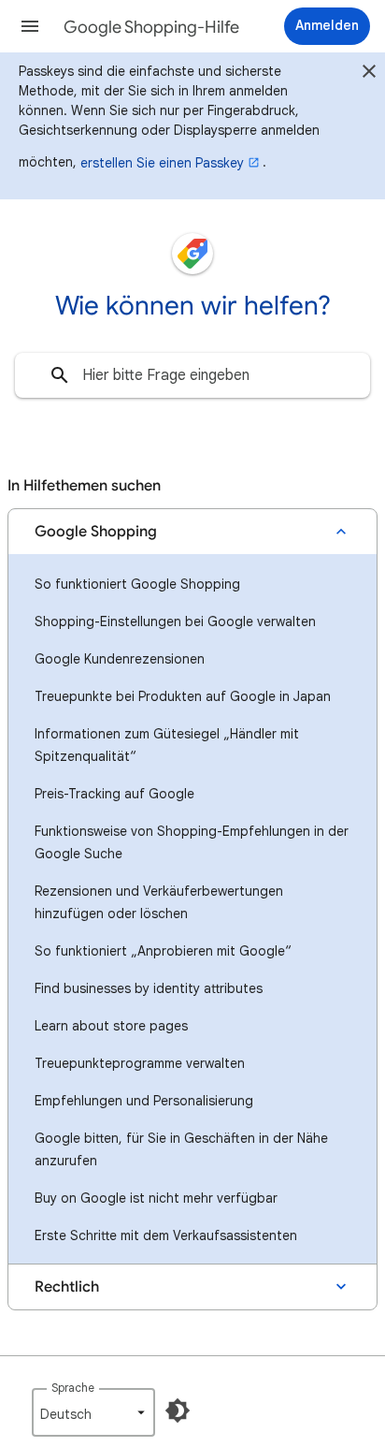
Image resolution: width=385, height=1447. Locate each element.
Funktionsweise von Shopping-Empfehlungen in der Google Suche (192, 842)
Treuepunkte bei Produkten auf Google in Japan (183, 696)
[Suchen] (59, 375)
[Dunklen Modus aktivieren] (177, 1410)
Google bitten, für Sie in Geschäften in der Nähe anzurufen (181, 1149)
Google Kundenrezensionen (120, 658)
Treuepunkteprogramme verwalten (140, 1063)
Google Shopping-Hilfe (151, 27)
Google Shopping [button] (96, 531)
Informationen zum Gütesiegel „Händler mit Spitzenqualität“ (167, 745)
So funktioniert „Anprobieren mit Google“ (163, 951)
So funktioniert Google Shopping (137, 584)
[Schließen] (369, 73)
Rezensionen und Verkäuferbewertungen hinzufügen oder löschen (159, 902)
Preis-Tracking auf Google (114, 793)
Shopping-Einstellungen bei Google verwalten (175, 621)
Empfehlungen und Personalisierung (144, 1100)
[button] (29, 26)
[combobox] (192, 375)
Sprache (72, 1388)
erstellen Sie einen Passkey (162, 162)
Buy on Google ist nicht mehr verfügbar (156, 1198)
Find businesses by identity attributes (149, 988)
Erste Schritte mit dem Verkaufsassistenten (166, 1235)
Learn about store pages (111, 1025)
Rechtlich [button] (67, 1287)
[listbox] (93, 1412)
